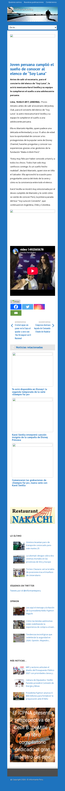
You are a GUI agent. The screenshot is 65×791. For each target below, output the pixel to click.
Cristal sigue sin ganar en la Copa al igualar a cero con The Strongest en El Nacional (23, 330)
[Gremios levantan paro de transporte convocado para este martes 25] (19, 546)
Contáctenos (51, 2)
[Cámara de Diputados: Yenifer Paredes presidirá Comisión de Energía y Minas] (18, 683)
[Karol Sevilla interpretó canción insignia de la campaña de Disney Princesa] (32, 414)
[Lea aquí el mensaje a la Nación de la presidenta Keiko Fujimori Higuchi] (19, 611)
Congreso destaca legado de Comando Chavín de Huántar (42, 327)
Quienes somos (15, 2)
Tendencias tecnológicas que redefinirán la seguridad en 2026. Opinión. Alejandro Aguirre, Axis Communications (39, 637)
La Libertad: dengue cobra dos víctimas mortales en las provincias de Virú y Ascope (40, 558)
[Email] (15, 313)
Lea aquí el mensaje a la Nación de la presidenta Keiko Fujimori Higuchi (40, 610)
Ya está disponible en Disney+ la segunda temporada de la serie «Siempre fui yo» (29, 392)
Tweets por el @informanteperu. (25, 590)
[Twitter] (27, 307)
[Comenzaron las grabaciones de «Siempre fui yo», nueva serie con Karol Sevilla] (32, 460)
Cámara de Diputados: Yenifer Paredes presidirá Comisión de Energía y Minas (40, 683)
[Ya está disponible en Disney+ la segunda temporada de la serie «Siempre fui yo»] (32, 369)
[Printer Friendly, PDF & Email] (15, 301)
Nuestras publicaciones (34, 2)
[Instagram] (39, 307)
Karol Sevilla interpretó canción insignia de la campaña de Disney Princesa (30, 437)
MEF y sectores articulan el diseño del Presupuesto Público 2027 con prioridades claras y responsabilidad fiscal (40, 670)
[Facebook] (15, 307)
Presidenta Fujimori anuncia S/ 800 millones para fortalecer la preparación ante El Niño (39, 696)
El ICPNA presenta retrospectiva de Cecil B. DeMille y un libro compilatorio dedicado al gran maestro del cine (32, 735)
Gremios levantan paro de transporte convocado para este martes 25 (38, 545)
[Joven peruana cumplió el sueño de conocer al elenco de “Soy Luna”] (32, 47)
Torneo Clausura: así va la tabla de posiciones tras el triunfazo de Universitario (40, 572)
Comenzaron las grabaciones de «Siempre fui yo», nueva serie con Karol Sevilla (29, 483)
